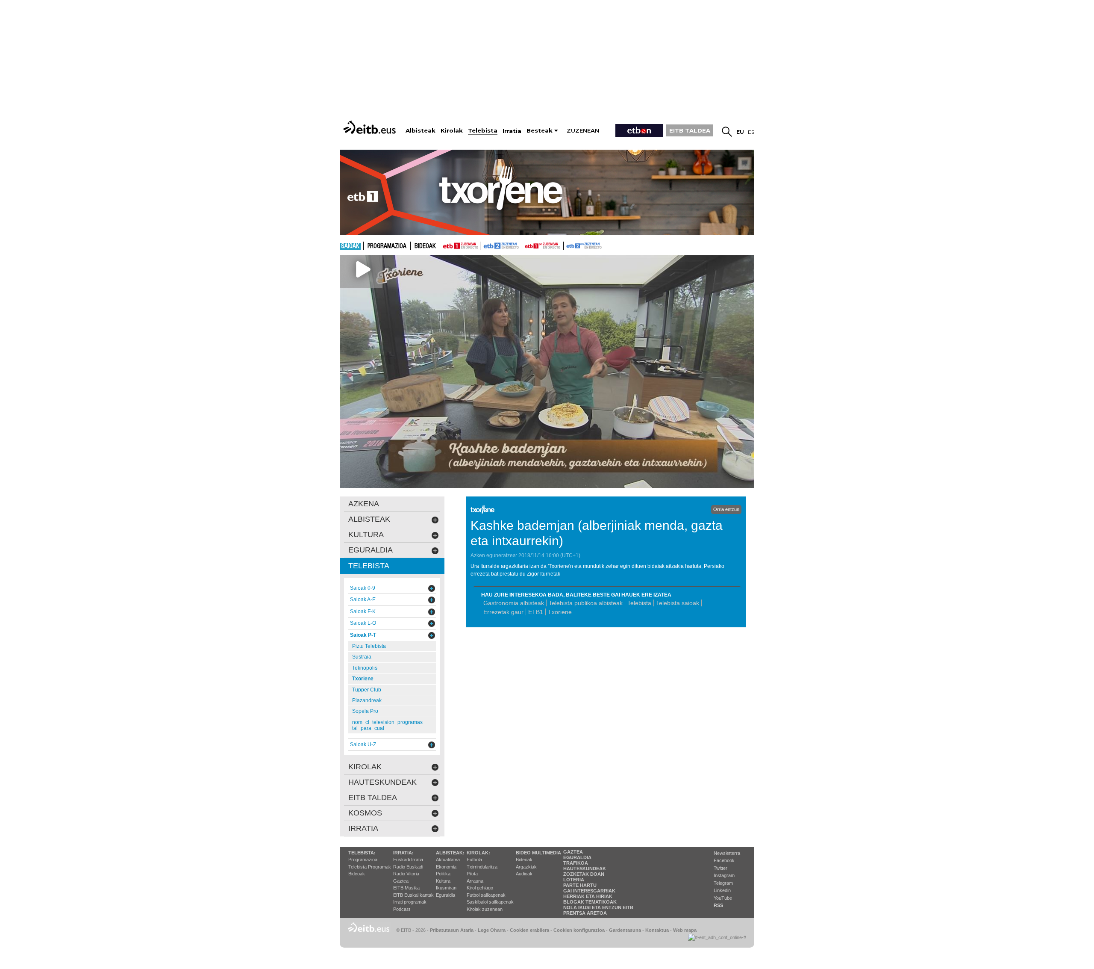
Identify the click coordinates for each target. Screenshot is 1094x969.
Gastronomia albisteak (513, 603)
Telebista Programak (369, 866)
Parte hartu (580, 885)
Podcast (401, 909)
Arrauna (475, 880)
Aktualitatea (448, 859)
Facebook (724, 860)
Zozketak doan (583, 874)
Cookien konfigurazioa (579, 930)
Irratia (363, 828)
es (751, 132)
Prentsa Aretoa (585, 913)
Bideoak (425, 246)
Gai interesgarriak (589, 890)
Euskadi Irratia (408, 859)
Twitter (720, 868)
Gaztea (401, 880)
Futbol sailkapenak (486, 895)
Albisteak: (450, 852)
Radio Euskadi (408, 866)
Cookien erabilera (529, 930)
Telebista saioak (677, 603)
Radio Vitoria (406, 873)
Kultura (443, 880)
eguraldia (370, 550)
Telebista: (362, 852)
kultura (366, 534)
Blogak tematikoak (590, 901)
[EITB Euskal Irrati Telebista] (370, 127)
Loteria (573, 879)
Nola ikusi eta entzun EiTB (598, 907)
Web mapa (685, 930)
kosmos (365, 813)
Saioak (350, 246)
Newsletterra (727, 853)
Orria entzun (726, 509)
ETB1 (460, 246)
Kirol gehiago (480, 887)
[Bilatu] (727, 132)
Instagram (724, 875)
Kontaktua (657, 930)
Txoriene (560, 612)
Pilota (472, 873)
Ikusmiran (446, 887)
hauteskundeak (382, 782)
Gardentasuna (625, 930)
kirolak (365, 766)
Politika (443, 873)
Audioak (524, 873)
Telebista (639, 603)
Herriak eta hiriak (587, 896)
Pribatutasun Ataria (451, 930)
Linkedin (722, 890)
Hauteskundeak (584, 868)
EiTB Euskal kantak (413, 895)
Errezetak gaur (503, 612)
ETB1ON (526, 245)
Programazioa (387, 246)
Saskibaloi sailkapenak (490, 901)
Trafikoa (575, 863)
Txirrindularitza (482, 866)
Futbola (474, 859)
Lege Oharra (492, 930)
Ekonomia (446, 866)
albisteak (369, 519)
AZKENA (363, 503)
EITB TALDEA (689, 130)
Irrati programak (409, 901)
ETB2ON (567, 245)
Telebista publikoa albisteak (586, 603)
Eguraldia (445, 895)
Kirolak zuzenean (485, 909)
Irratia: (403, 852)
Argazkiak (526, 866)
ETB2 (501, 246)
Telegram (723, 883)
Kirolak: (478, 852)
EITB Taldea (372, 797)
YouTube (723, 898)
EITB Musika (406, 887)
